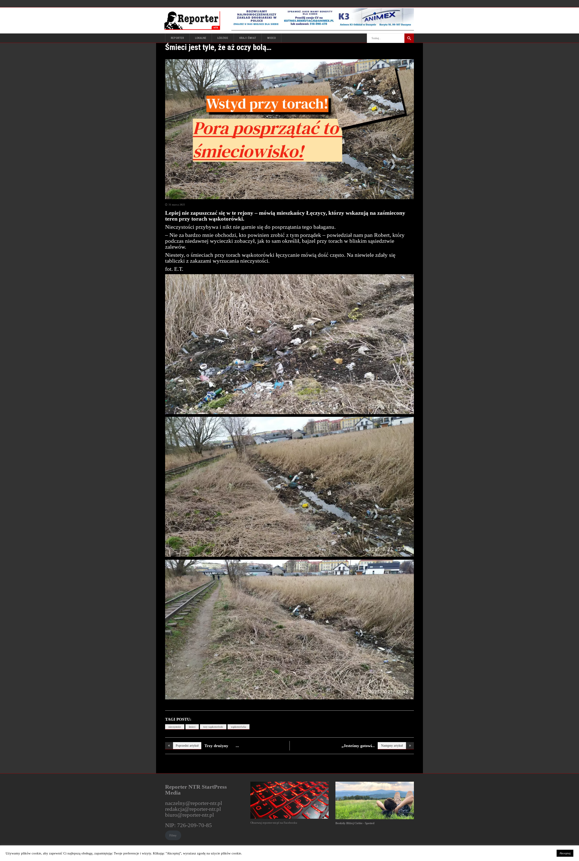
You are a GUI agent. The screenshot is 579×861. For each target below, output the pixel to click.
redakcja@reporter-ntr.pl (193, 809)
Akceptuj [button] (565, 853)
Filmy (173, 835)
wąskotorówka (238, 726)
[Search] (409, 38)
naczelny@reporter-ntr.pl (193, 803)
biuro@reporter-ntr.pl (189, 815)
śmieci (192, 726)
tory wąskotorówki (213, 726)
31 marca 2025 (176, 204)
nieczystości (174, 726)
